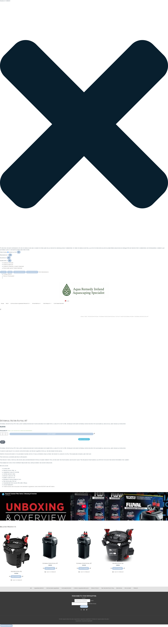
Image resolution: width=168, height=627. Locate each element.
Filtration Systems (93, 316)
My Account (128, 588)
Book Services (36, 303)
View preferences (19, 272)
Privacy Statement (8, 276)
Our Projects (46, 303)
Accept (3, 272)
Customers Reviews (59, 303)
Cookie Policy (7, 274)
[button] (84, 124)
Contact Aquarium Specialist (81, 588)
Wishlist (136, 588)
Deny (10, 272)
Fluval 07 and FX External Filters (125, 316)
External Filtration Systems (107, 316)
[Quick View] (9, 576)
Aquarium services (39, 588)
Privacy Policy (95, 588)
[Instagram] (81, 609)
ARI (31, 588)
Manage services (8, 264)
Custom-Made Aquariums (52, 588)
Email (84, 598)
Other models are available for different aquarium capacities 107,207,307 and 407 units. (29, 486)
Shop (7, 303)
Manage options (8, 263)
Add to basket (51, 434)
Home (2, 303)
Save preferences (32, 272)
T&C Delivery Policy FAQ (107, 588)
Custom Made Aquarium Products (19, 303)
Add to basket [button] (16, 576)
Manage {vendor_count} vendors (13, 266)
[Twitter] (86, 609)
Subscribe (84, 606)
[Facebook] (84, 609)
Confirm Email (91, 603)
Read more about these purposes (12, 268)
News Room (119, 588)
